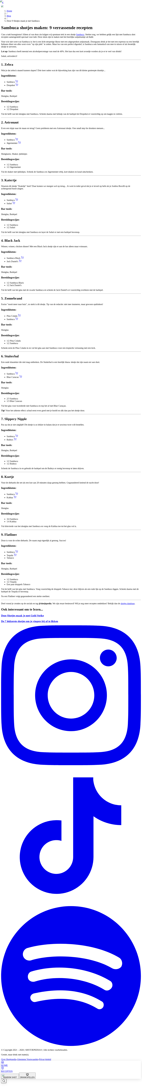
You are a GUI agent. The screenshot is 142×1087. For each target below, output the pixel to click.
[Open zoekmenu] (3, 1081)
